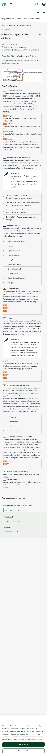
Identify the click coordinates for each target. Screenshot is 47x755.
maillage (11, 60)
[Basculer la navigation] (44, 11)
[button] (22, 29)
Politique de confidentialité (34, 731)
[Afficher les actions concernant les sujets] (40, 34)
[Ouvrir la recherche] (38, 11)
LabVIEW (7, 50)
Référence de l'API (20, 50)
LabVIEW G (35, 50)
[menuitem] (37, 4)
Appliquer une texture (32, 447)
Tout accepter (23, 744)
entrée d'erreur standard (28, 393)
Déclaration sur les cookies (18, 734)
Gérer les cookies (23, 751)
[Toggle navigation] (11, 4)
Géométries (20, 498)
